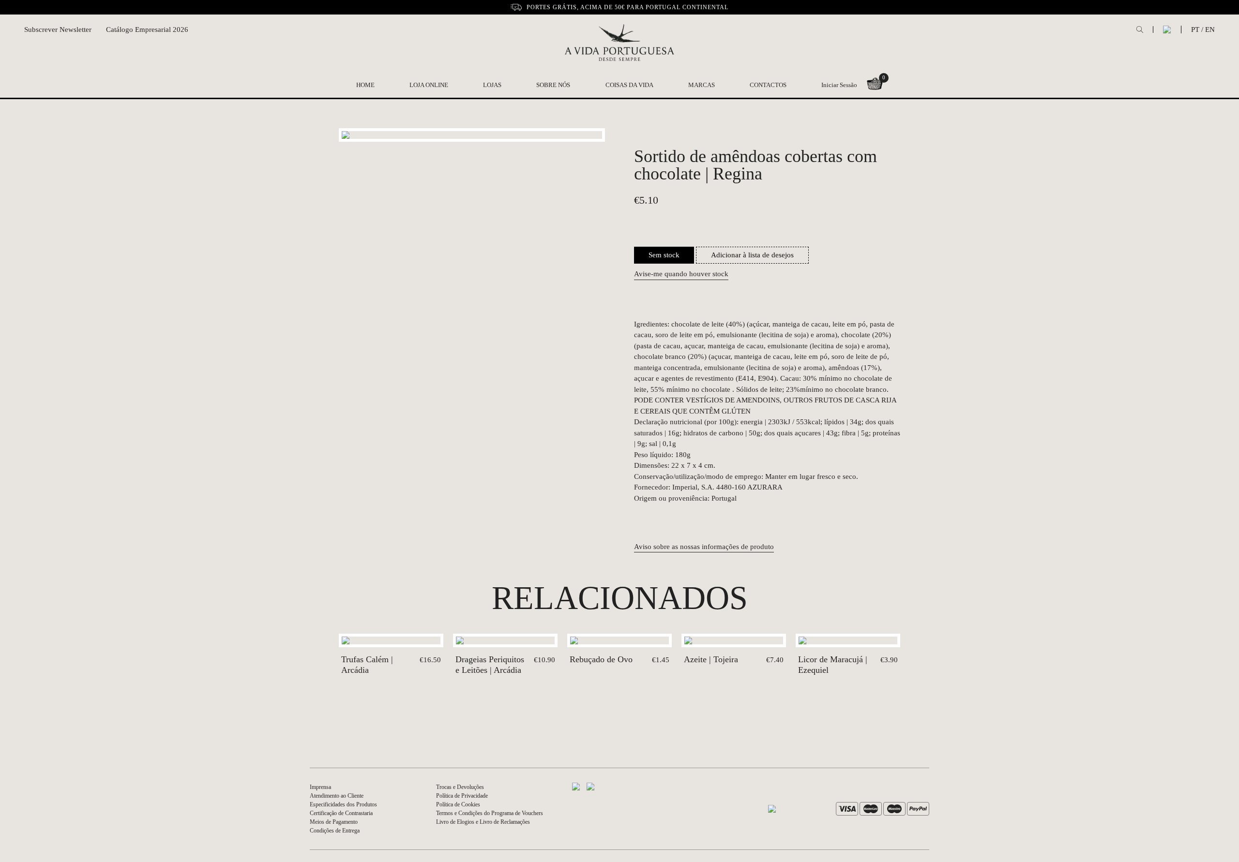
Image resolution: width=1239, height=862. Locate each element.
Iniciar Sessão (839, 85)
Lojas (492, 85)
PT (1195, 29)
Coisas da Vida (629, 85)
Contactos (768, 85)
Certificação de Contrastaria (341, 813)
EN (1210, 29)
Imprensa (320, 787)
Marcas (701, 85)
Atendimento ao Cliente (336, 795)
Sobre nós (553, 85)
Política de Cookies (458, 804)
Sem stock (664, 255)
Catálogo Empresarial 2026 (147, 29)
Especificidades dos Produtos (343, 804)
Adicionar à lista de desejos (752, 255)
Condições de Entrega (335, 830)
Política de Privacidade (462, 795)
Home (365, 85)
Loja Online (428, 85)
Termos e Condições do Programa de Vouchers (489, 813)
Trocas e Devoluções (460, 787)
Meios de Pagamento (334, 821)
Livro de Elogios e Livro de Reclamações (483, 821)
